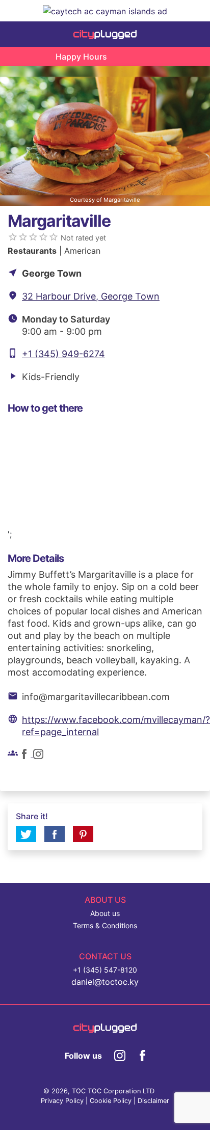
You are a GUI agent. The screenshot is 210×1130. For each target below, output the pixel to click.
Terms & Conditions (105, 925)
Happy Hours (81, 56)
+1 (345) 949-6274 (63, 353)
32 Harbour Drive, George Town (91, 296)
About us (105, 913)
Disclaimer (153, 1101)
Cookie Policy (111, 1101)
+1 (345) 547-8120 (105, 969)
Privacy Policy (62, 1101)
